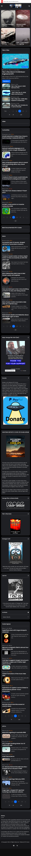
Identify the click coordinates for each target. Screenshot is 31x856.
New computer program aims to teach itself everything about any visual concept (15, 164)
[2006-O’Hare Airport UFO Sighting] (23, 37)
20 (13, 114)
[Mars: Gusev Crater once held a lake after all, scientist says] (6, 306)
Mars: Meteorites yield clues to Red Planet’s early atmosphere (13, 274)
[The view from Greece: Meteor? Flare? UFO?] (6, 197)
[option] (15, 28)
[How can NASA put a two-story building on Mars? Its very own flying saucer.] (6, 295)
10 (9, 114)
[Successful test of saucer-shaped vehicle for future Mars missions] (6, 249)
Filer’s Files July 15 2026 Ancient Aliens (12, 1)
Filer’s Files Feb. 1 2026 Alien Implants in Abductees (19, 99)
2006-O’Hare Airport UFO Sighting (22, 43)
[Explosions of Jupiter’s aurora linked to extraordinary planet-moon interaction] (6, 696)
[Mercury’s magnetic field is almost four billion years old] (6, 652)
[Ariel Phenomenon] (6, 760)
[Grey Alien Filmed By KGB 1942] (8, 19)
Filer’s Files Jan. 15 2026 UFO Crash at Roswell (19, 106)
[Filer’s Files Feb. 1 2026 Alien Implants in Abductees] (6, 99)
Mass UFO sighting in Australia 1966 (14, 732)
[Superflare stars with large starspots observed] (6, 638)
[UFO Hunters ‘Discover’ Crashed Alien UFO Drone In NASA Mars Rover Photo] (8, 37)
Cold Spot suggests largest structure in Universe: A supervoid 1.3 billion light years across (15, 662)
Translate (24, 370)
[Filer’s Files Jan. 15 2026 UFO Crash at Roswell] (6, 105)
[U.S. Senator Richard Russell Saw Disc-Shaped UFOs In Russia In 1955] (6, 772)
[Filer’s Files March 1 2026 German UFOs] (6, 86)
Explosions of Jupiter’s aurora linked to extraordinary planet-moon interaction (15, 689)
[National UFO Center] (15, 6)
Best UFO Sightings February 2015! (13, 779)
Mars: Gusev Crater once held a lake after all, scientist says (14, 303)
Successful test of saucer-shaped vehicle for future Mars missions (13, 243)
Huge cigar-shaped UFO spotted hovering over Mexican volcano (13, 791)
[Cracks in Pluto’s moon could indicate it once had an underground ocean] (6, 183)
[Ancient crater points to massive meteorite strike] (6, 211)
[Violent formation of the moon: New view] (6, 680)
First (5, 111)
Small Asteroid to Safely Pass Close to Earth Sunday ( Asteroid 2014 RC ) (14, 137)
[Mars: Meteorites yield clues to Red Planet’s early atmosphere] (6, 281)
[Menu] (2, 6)
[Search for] (29, 6)
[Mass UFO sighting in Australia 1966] (6, 736)
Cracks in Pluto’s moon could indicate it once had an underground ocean (15, 178)
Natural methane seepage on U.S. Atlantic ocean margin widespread (14, 149)
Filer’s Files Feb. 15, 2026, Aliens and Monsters (18, 93)
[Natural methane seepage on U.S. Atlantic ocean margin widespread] (6, 155)
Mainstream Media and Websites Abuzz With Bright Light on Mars (15, 315)
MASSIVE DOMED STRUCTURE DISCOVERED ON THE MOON (22, 27)
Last (21, 114)
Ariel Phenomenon (8, 756)
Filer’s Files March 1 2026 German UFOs (18, 87)
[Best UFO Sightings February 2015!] (6, 783)
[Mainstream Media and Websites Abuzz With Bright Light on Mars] (6, 320)
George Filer (5, 70)
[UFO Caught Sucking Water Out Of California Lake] (6, 749)
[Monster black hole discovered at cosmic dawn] (6, 710)
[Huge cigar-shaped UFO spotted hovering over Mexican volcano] (6, 796)
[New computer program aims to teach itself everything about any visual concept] (6, 169)
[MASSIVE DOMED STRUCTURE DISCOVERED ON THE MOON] (23, 19)
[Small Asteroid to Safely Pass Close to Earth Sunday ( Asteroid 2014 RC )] (6, 142)
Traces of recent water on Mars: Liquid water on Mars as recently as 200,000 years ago (14, 257)
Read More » (6, 81)
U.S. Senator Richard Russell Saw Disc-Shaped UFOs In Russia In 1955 (14, 767)
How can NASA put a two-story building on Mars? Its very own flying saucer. (15, 290)
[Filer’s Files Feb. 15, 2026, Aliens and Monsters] (6, 92)
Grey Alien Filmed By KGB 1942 (8, 25)
